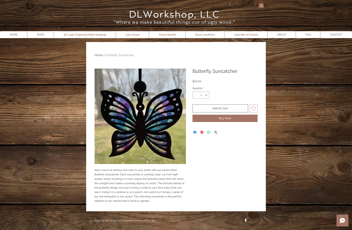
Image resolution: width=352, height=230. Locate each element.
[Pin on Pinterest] (202, 132)
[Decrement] (195, 95)
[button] (261, 4)
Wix (153, 220)
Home (98, 55)
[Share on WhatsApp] (209, 132)
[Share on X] (216, 132)
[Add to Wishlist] (254, 108)
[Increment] (206, 95)
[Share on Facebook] (195, 132)
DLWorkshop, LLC (174, 14)
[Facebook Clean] (245, 220)
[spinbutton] (201, 95)
